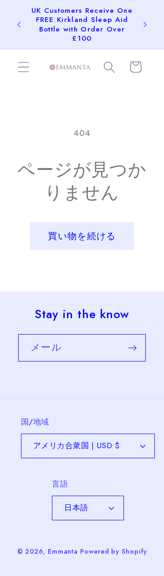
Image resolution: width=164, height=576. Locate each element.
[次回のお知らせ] (145, 25)
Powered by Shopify (113, 551)
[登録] (132, 348)
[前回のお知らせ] (19, 25)
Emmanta (63, 551)
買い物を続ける (82, 236)
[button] (23, 67)
